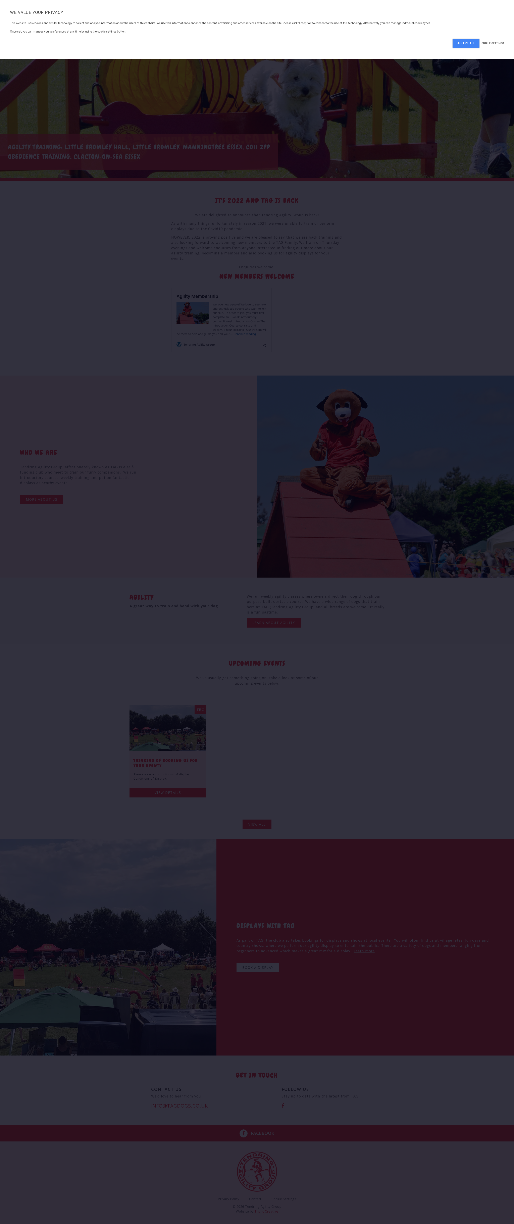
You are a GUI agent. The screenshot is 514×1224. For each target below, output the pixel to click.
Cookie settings (492, 43)
